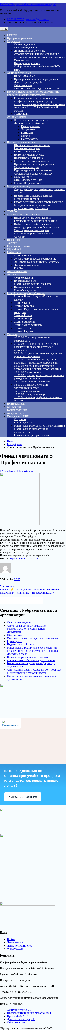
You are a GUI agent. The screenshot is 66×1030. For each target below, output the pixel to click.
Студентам (13, 41)
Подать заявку (29, 138)
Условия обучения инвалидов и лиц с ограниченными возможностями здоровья (39, 55)
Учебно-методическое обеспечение (35, 258)
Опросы (12, 334)
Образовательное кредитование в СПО (37, 88)
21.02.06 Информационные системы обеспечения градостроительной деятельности (36, 347)
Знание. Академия (25, 321)
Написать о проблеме (22, 796)
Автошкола (14, 274)
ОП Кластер (14, 406)
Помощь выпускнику (27, 63)
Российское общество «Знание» (26, 293)
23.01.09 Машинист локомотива (33, 381)
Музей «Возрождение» (28, 183)
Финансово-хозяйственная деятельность (31, 660)
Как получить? (23, 422)
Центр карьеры (16, 403)
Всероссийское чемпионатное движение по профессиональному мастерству (33, 93)
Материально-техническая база (32, 283)
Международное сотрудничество (26, 672)
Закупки (12, 242)
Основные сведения (19, 622)
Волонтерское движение (28, 157)
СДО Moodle (14, 249)
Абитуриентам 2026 (19, 72)
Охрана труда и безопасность (24, 214)
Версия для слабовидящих (24, 600)
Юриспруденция (17, 409)
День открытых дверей (28, 82)
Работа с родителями (26, 151)
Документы (28, 129)
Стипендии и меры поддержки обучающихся (34, 669)
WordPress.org (15, 948)
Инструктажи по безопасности (32, 217)
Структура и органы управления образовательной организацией (26, 627)
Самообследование (25, 290)
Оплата (25, 135)
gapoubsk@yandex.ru (37, 19)
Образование (15, 635)
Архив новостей (17, 271)
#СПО (34, 558)
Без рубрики (26, 470)
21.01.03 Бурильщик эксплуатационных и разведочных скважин (39, 377)
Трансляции (21, 113)
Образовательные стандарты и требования (32, 638)
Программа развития (19, 38)
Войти (11, 939)
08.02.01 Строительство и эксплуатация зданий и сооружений (38, 355)
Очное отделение (24, 44)
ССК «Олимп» (23, 176)
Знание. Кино (22, 302)
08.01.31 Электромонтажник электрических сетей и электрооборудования (31, 387)
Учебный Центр (16, 116)
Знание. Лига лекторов (28, 324)
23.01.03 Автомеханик (27, 372)
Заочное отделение (25, 47)
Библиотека (14, 252)
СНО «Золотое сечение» (28, 179)
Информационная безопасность (33, 223)
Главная (12, 34)
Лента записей (15, 942)
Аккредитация (15, 413)
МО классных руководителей (31, 160)
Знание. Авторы (24, 318)
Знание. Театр (22, 327)
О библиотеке (22, 255)
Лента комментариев (19, 945)
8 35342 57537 (15, 19)
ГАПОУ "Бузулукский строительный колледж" (28, 4)
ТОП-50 (12, 211)
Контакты (27, 132)
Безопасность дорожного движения (35, 220)
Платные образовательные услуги (27, 657)
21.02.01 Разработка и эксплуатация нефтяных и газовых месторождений (36, 361)
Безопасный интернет (27, 148)
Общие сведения (24, 277)
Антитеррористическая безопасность (36, 227)
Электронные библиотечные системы (36, 261)
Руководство (14, 641)
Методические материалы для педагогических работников (32, 207)
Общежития (21, 60)
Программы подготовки (28, 287)
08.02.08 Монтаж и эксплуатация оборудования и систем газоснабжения (37, 367)
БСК (16, 470)
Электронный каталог (27, 264)
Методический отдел (19, 186)
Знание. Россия (23, 315)
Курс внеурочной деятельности (33, 170)
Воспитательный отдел (21, 142)
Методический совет (26, 198)
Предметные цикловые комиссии (34, 195)
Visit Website (7, 586)
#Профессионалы (19, 558)
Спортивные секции (26, 167)
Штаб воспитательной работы (32, 145)
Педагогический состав (21, 644)
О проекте (20, 419)
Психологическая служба (29, 154)
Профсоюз (13, 239)
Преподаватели (30, 126)
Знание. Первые (23, 331)
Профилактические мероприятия (34, 164)
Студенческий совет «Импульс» (33, 173)
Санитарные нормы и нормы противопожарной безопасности (33, 232)
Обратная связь (23, 85)
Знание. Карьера (24, 305)
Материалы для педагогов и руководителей (31, 430)
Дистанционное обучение (29, 50)
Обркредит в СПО (18, 416)
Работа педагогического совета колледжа (38, 201)
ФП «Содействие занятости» (31, 120)
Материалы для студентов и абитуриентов (39, 425)
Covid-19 (19, 236)
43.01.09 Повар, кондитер (29, 394)
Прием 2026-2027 (24, 75)
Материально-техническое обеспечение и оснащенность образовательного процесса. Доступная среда (32, 650)
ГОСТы (18, 268)
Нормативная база (25, 280)
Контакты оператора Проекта (31, 435)
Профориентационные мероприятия (36, 79)
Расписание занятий (19, 246)
